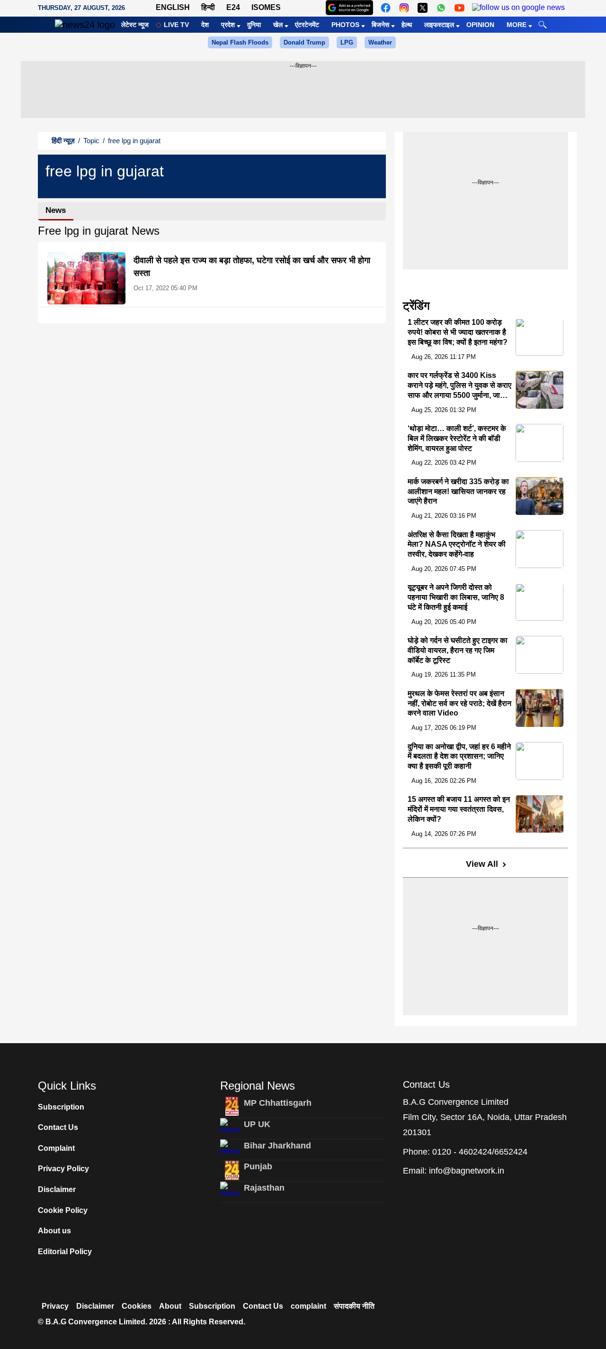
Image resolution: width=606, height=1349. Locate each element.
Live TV (176, 24)
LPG (346, 42)
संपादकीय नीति (354, 1306)
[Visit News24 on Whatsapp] (441, 8)
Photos (345, 24)
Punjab (258, 1166)
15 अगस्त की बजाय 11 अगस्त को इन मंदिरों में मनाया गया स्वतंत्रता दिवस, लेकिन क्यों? (459, 810)
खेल (278, 24)
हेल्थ (406, 24)
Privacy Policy (63, 1169)
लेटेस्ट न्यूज (135, 24)
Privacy (55, 1306)
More (516, 24)
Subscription (61, 1107)
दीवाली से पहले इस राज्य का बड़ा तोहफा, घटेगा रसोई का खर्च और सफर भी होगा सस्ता (252, 267)
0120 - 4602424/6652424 (479, 1151)
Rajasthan (264, 1188)
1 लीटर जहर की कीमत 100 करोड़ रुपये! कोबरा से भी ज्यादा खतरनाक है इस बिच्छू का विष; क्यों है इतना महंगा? (458, 333)
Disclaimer (57, 1189)
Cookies (137, 1306)
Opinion (480, 24)
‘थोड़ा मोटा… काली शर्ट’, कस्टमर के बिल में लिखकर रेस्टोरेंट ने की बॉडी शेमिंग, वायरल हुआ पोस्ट (457, 438)
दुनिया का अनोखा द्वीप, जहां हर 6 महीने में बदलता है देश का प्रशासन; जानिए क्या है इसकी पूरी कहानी (459, 757)
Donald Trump (304, 42)
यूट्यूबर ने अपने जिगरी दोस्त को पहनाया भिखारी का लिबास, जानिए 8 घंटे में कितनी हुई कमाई (456, 598)
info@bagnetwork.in (466, 1170)
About (170, 1306)
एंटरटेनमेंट (307, 24)
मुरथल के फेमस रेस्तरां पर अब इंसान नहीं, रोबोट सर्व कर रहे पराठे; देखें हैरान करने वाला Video (459, 703)
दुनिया (254, 24)
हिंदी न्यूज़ (63, 141)
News (55, 210)
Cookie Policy (63, 1210)
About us (54, 1231)
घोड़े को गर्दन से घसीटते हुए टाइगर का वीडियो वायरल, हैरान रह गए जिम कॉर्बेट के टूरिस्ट (458, 650)
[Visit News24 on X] (422, 8)
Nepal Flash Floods (240, 42)
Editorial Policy (65, 1252)
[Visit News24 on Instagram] (404, 8)
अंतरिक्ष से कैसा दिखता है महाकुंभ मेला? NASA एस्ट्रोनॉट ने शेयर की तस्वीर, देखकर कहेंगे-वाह (457, 545)
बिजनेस (380, 24)
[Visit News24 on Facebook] (386, 8)
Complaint (56, 1148)
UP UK (257, 1124)
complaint (308, 1306)
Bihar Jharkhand (277, 1145)
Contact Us (58, 1127)
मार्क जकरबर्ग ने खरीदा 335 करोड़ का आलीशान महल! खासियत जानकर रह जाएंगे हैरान (458, 491)
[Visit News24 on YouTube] (459, 8)
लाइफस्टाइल (439, 24)
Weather (380, 42)
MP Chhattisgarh (278, 1103)
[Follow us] (518, 7)
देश (205, 24)
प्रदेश (228, 24)
